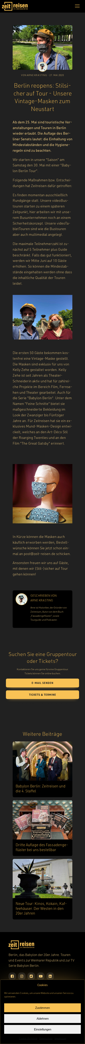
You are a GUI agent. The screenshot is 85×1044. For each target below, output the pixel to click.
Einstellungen (42, 1029)
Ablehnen (43, 1018)
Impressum (60, 1038)
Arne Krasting (41, 600)
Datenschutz (46, 1038)
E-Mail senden (42, 682)
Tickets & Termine (42, 694)
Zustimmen (42, 1007)
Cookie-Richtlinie (28, 1038)
